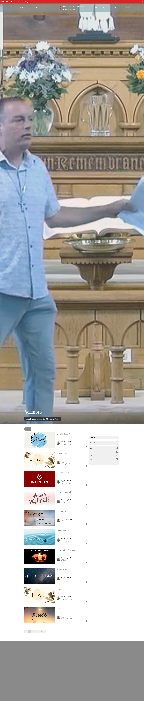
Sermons (114, 7)
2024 (104, 452)
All (91, 463)
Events (22, 7)
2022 (104, 459)
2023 (104, 455)
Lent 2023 (93, 437)
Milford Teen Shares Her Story (19, 2)
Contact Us (127, 7)
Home (8, 7)
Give (137, 7)
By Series (35, 429)
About (50, 7)
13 (41, 631)
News (36, 7)
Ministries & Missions (97, 7)
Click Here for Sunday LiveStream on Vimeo (42, 419)
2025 (104, 448)
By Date (28, 429)
